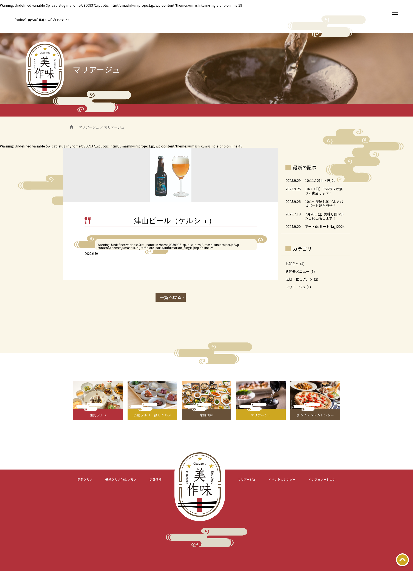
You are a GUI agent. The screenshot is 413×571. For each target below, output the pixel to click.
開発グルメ (84, 479)
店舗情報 (155, 479)
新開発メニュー (297, 271)
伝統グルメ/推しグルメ (121, 479)
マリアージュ (295, 286)
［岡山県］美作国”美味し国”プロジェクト (41, 20)
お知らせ (292, 263)
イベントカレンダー (282, 479)
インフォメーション (322, 479)
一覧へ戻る (170, 297)
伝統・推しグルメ (299, 279)
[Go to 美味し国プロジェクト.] (72, 127)
